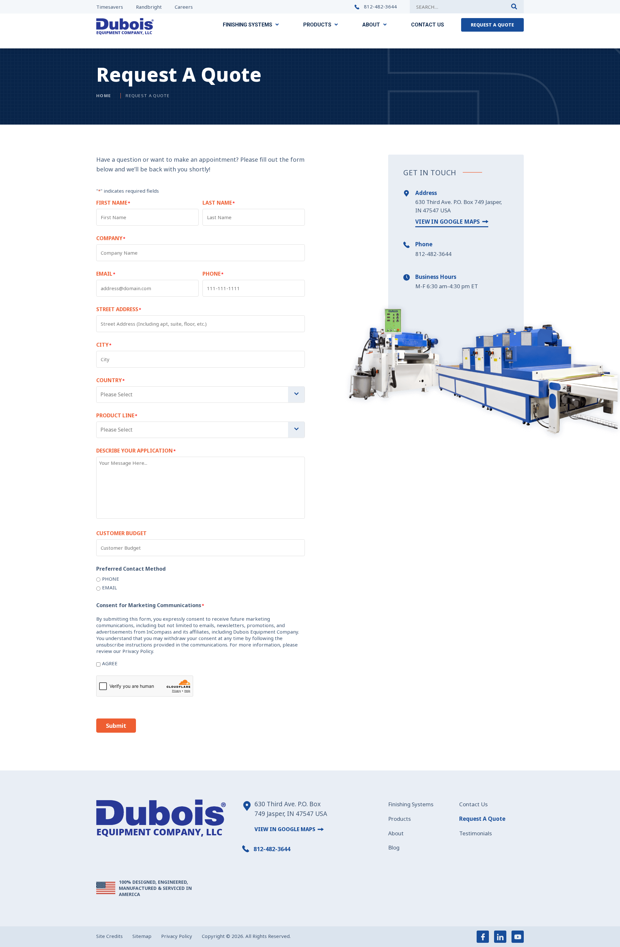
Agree (110, 663)
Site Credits (109, 936)
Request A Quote (482, 818)
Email (109, 587)
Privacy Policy (176, 936)
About (396, 833)
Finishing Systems (410, 804)
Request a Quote (492, 25)
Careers (184, 7)
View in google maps (447, 221)
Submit (116, 725)
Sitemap (141, 936)
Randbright (149, 7)
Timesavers (109, 7)
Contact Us (473, 804)
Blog (393, 847)
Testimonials (475, 833)
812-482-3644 (380, 6)
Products (399, 818)
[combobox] (200, 394)
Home (103, 95)
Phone (110, 578)
